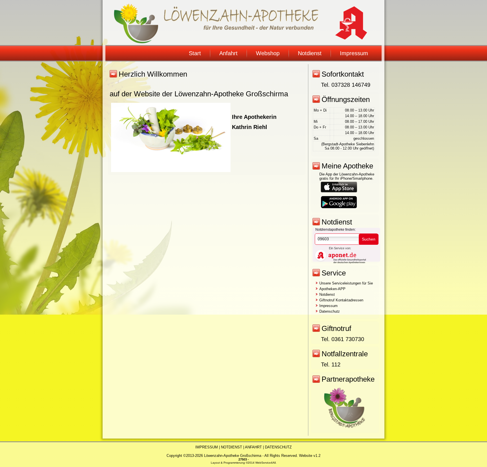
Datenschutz (329, 311)
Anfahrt (228, 53)
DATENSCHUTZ (278, 447)
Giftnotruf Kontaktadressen (341, 300)
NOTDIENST (231, 447)
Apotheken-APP (332, 289)
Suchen (368, 239)
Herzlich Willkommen (153, 74)
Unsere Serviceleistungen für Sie (346, 283)
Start (195, 53)
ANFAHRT (253, 447)
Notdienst (310, 53)
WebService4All (265, 462)
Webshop (268, 53)
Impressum (354, 53)
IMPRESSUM (206, 447)
